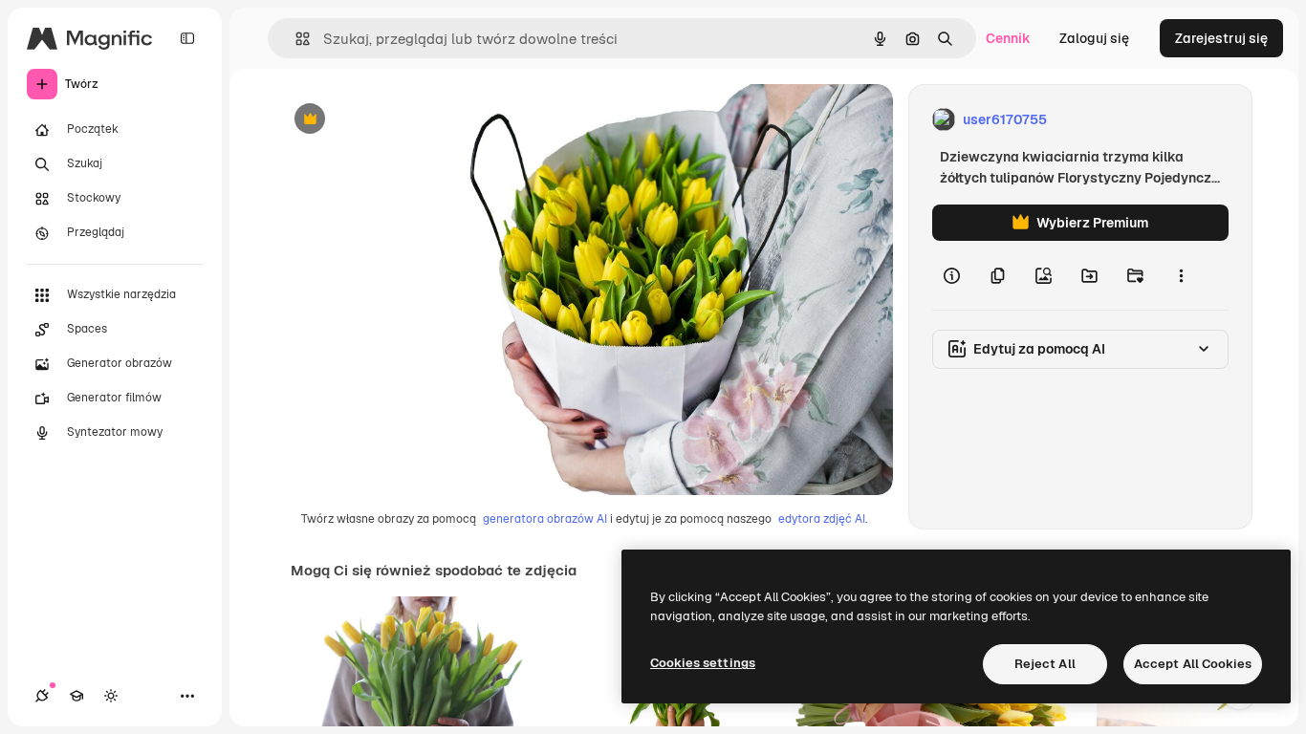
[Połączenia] (42, 695)
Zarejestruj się (1221, 38)
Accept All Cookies (1193, 664)
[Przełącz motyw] (111, 695)
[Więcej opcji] (1181, 275)
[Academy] (76, 695)
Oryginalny (407, 120)
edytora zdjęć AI (821, 519)
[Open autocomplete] (295, 39)
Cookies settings (702, 663)
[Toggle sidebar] (187, 38)
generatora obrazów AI (545, 519)
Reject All (1045, 664)
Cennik (1008, 38)
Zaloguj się (1094, 38)
